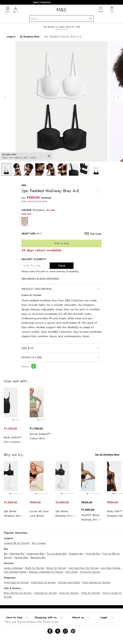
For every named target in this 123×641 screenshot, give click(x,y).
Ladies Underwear (13, 568)
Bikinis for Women (56, 568)
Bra (5, 553)
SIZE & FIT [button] (27, 348)
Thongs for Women (90, 571)
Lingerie (10, 36)
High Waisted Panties (15, 571)
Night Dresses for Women (96, 582)
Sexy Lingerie (39, 543)
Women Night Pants (69, 582)
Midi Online (71, 571)
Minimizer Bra (93, 553)
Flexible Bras (21, 557)
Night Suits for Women (43, 582)
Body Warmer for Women (18, 592)
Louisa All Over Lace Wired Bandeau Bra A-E (40, 514)
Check (61, 265)
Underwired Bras (35, 553)
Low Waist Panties (110, 568)
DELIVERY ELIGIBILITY (34, 259)
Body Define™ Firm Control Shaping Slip (12, 440)
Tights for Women (90, 592)
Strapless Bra (76, 553)
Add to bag (61, 243)
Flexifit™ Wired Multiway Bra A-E (91, 517)
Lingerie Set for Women (16, 543)
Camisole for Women (45, 592)
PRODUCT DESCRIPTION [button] (36, 289)
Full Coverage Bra (56, 553)
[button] (118, 98)
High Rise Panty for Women (83, 568)
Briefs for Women (34, 568)
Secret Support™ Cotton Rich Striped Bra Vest (40, 436)
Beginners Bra (37, 557)
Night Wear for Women (16, 582)
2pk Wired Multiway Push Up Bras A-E (66, 514)
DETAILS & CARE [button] (31, 357)
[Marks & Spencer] (61, 12)
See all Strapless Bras (107, 454)
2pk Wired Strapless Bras (13, 513)
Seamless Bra (17, 553)
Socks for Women (68, 592)
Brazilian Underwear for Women (46, 571)
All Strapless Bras (29, 36)
